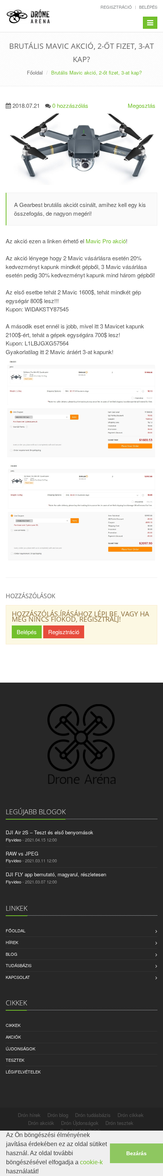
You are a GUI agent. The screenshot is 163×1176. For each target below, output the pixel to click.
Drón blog (57, 1114)
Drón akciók (41, 1122)
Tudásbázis (18, 965)
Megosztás (141, 105)
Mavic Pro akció (106, 241)
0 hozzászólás (70, 105)
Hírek (12, 942)
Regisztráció (116, 7)
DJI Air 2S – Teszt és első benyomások (49, 832)
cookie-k (91, 1162)
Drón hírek (29, 1114)
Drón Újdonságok (80, 1122)
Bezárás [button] (136, 1153)
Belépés (148, 7)
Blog (11, 954)
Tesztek (15, 1060)
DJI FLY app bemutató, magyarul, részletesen (56, 874)
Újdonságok (20, 1048)
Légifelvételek (23, 1072)
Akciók (13, 1037)
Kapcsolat (18, 977)
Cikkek (13, 1025)
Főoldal (35, 72)
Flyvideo (13, 840)
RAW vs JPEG (22, 853)
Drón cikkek (131, 1114)
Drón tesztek (119, 1122)
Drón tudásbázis (93, 1114)
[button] (41, 1172)
